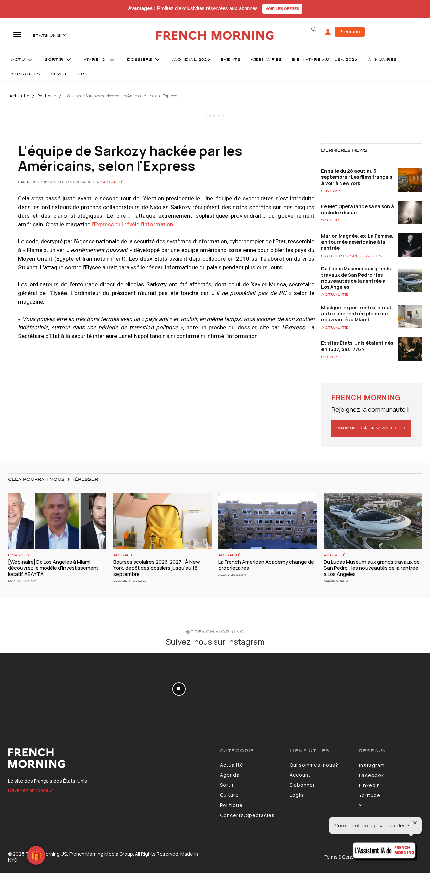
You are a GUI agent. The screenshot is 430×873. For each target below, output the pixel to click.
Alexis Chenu (336, 580)
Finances (18, 555)
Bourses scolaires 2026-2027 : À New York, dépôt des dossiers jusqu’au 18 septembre (156, 568)
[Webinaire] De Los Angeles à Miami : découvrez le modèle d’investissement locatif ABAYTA (53, 568)
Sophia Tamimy (22, 580)
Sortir (330, 220)
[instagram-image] (35, 688)
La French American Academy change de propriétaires (266, 564)
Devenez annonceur (30, 790)
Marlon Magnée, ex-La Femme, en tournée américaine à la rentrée (357, 242)
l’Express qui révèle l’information (132, 224)
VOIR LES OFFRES (282, 9)
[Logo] (109, 758)
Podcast (333, 357)
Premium (349, 31)
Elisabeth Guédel (129, 580)
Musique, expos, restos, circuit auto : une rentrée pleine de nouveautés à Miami (357, 313)
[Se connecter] (328, 32)
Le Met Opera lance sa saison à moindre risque (357, 209)
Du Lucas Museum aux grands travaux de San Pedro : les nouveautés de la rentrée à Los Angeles (356, 277)
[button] (313, 29)
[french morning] (215, 35)
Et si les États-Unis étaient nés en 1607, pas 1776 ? (357, 346)
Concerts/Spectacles (351, 256)
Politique (46, 96)
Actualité (19, 96)
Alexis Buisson (232, 574)
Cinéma (331, 191)
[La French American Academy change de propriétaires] (267, 521)
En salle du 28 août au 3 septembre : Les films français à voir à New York (356, 177)
